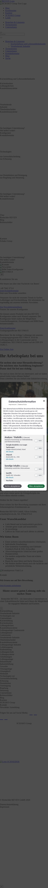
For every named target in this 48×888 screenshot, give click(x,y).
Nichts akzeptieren (12, 486)
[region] (24, 458)
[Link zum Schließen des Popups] (44, 401)
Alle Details (9, 452)
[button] (36, 441)
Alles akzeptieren (36, 486)
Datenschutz (22, 404)
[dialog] (24, 444)
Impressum (12, 404)
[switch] (38, 441)
